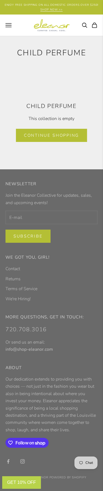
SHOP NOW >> (51, 10)
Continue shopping (51, 135)
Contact (12, 269)
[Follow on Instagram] (22, 461)
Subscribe (28, 236)
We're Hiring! (18, 299)
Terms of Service (21, 289)
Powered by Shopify (67, 477)
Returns (13, 279)
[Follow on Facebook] (8, 461)
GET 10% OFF (21, 482)
